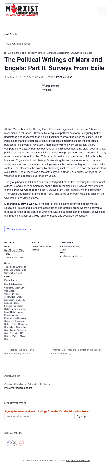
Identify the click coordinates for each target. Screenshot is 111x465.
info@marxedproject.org (18, 387)
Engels (21, 299)
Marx (20, 311)
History (7, 308)
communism (9, 296)
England (8, 302)
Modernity (8, 317)
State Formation (11, 333)
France (16, 302)
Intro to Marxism (19, 308)
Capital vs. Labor (12, 287)
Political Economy (20, 324)
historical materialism (14, 305)
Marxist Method (11, 314)
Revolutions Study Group (15, 328)
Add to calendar (19, 229)
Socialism (21, 330)
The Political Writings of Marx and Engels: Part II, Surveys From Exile (15, 269)
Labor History (10, 311)
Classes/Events (11, 293)
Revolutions (9, 327)
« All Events (10, 34)
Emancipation (10, 299)
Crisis (19, 296)
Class (11, 290)
